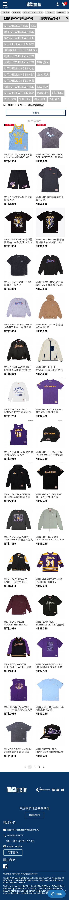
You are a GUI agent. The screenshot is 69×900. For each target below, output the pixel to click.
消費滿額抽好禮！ (50, 18)
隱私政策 (16, 874)
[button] (36, 113)
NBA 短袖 (16, 12)
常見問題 (25, 874)
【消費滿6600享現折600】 (18, 18)
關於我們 (33, 874)
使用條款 (7, 874)
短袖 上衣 (5, 12)
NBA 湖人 (61, 12)
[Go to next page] (44, 767)
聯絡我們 (34, 815)
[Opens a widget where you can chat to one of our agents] (56, 894)
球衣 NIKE (50, 12)
